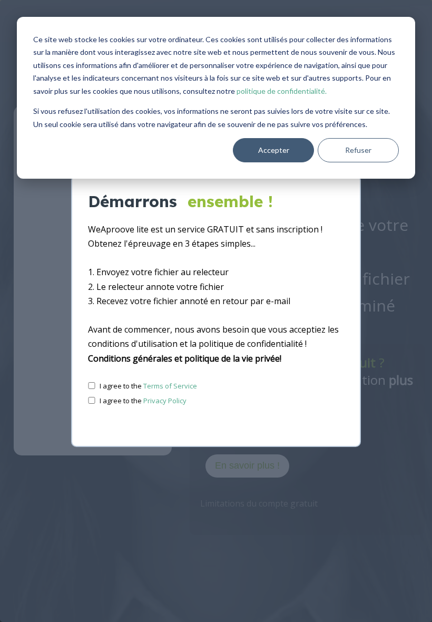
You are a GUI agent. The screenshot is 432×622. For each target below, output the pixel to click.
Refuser (358, 149)
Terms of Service (170, 386)
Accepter (273, 149)
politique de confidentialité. (282, 90)
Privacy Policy (164, 400)
